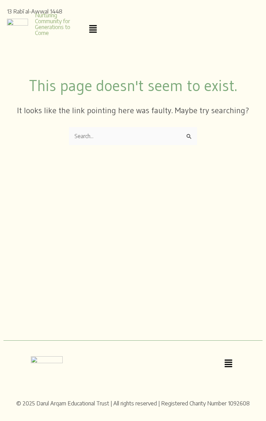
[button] (93, 29)
